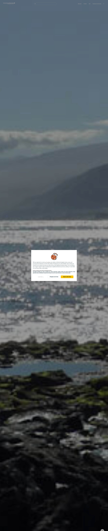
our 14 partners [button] (47, 262)
